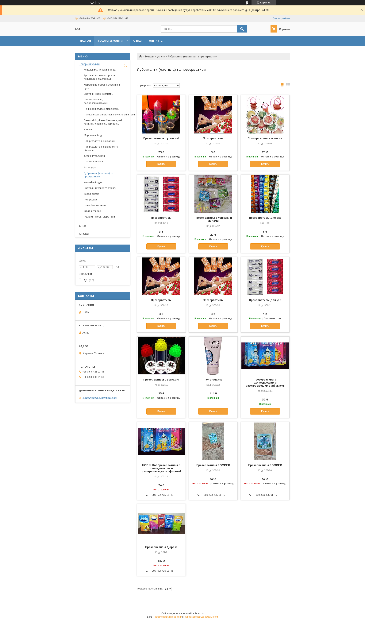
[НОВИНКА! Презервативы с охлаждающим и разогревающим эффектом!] (161, 441)
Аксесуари (90, 167)
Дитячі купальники (95, 155)
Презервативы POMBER (213, 465)
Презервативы (213, 138)
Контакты (155, 40)
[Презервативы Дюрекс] (265, 194)
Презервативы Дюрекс (265, 217)
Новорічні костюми (95, 205)
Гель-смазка (213, 379)
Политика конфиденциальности (200, 617)
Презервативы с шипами (265, 138)
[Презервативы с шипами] (265, 114)
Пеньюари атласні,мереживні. (101, 108)
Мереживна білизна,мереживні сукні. (102, 86)
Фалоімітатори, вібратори (99, 216)
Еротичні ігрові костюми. (98, 93)
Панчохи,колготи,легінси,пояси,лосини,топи (109, 114)
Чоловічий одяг (93, 182)
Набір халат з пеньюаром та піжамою (101, 148)
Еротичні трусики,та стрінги (100, 188)
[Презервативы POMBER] (213, 441)
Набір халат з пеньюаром (99, 141)
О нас (137, 40)
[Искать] (242, 29)
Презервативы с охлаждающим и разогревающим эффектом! (265, 382)
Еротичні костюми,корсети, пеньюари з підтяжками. (99, 77)
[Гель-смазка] (213, 356)
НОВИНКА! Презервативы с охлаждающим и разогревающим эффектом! (161, 468)
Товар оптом (91, 193)
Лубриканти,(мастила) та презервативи (98, 175)
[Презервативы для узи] (265, 276)
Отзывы (84, 233)
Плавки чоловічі (93, 161)
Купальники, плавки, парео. (100, 69)
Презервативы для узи (265, 300)
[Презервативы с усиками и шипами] (213, 194)
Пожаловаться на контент (168, 617)
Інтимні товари (92, 211)
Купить (161, 164)
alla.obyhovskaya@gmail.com (100, 397)
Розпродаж (90, 199)
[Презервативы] (213, 114)
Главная (85, 40)
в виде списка (288, 85)
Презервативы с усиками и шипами (213, 219)
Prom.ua (199, 613)
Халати (88, 129)
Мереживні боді (93, 135)
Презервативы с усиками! (161, 138)
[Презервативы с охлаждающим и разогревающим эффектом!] (265, 356)
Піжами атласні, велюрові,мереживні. (96, 101)
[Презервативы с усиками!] (161, 114)
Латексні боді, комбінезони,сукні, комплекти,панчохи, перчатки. (103, 122)
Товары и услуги (110, 40)
